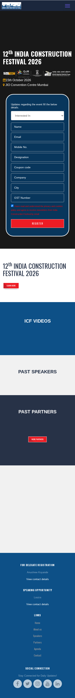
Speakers (37, 636)
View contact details (37, 579)
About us (37, 629)
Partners (37, 642)
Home (37, 623)
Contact (37, 655)
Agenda (37, 649)
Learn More (11, 285)
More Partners (37, 439)
